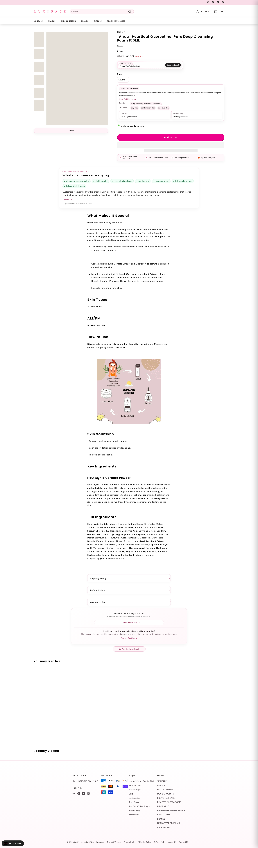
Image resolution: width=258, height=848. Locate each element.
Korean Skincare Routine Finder (142, 781)
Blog (131, 794)
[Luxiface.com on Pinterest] (88, 793)
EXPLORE (98, 21)
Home (120, 32)
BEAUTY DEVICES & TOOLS (169, 802)
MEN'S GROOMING (165, 794)
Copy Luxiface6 (173, 65)
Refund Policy (97, 590)
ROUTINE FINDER (165, 789)
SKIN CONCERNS (68, 21)
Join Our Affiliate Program (140, 806)
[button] (170, 145)
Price (120, 51)
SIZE (119, 73)
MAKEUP (52, 21)
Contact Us (183, 842)
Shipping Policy (98, 578)
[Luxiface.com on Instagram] (74, 793)
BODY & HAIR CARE (166, 798)
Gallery (71, 130)
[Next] (39, 122)
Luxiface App (134, 798)
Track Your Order (116, 21)
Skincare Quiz (135, 785)
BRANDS (85, 21)
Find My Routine (129, 638)
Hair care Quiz (135, 789)
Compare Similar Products (130, 622)
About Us (172, 842)
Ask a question (98, 602)
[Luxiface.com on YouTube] (83, 793)
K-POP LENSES (164, 815)
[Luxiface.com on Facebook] (78, 793)
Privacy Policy (130, 842)
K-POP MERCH (163, 806)
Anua (120, 45)
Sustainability (134, 810)
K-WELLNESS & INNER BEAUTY (171, 810)
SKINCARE (38, 21)
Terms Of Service (114, 842)
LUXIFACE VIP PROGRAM (168, 823)
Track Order (134, 802)
